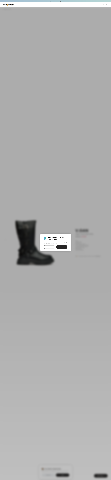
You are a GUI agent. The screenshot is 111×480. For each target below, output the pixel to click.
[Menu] (106, 5)
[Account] (100, 5)
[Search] (97, 5)
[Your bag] (103, 5)
